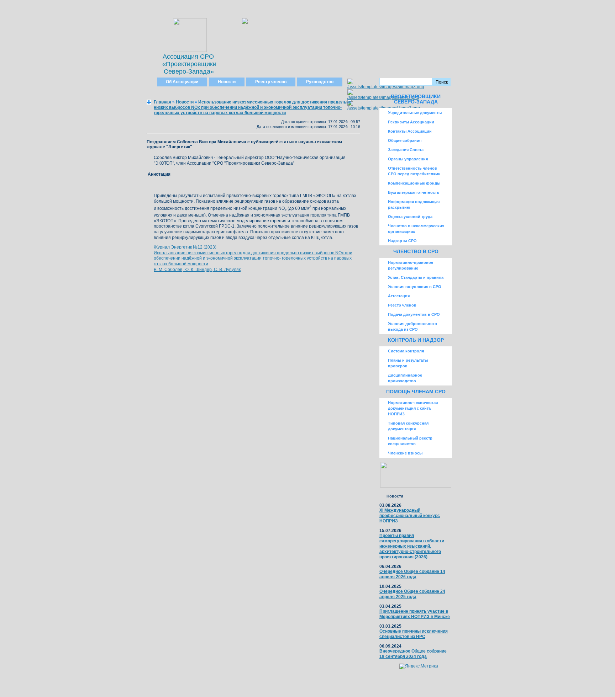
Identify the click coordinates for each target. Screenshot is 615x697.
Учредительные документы (415, 113)
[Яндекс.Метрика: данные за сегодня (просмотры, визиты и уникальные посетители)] (418, 666)
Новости (227, 81)
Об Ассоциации (182, 81)
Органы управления (408, 159)
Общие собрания (404, 140)
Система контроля (406, 351)
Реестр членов (271, 81)
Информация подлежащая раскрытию (414, 204)
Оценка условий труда (410, 216)
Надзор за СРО (402, 241)
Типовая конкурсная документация (408, 426)
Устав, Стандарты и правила (415, 277)
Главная (163, 102)
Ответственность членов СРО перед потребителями (414, 171)
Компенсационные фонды (414, 183)
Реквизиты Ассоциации (411, 122)
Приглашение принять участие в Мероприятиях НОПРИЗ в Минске (414, 614)
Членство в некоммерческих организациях (416, 229)
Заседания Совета (406, 150)
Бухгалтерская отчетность (413, 192)
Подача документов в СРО (414, 314)
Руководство (319, 81)
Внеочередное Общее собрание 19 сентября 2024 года (413, 654)
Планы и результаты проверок (408, 363)
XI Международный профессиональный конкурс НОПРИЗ (409, 515)
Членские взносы (405, 453)
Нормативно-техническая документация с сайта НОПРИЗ (413, 408)
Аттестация (399, 296)
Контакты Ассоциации (410, 131)
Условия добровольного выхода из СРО (412, 326)
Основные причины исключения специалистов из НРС (413, 634)
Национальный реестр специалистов (410, 441)
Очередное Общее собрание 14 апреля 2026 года (412, 574)
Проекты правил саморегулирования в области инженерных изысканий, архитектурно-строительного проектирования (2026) (411, 546)
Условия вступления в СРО (414, 286)
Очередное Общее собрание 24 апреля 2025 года (412, 594)
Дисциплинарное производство (405, 378)
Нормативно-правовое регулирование (410, 265)
